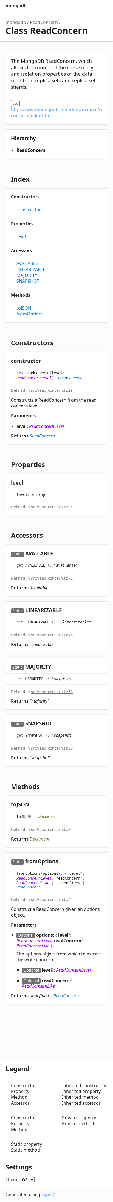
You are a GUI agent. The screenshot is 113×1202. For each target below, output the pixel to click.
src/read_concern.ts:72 (52, 578)
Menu (102, 5)
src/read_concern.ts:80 (52, 748)
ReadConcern (44, 22)
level (21, 237)
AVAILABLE (27, 263)
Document (47, 816)
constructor (28, 210)
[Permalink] (46, 361)
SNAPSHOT (27, 281)
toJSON (23, 308)
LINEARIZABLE (30, 269)
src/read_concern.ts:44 (52, 899)
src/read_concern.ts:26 (52, 506)
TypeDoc (50, 1195)
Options (91, 5)
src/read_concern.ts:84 (52, 829)
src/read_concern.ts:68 (52, 691)
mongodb (16, 5)
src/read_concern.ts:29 (52, 390)
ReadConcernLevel (34, 378)
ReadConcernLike (32, 882)
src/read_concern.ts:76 (52, 635)
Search (80, 5)
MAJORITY (26, 275)
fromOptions (30, 314)
